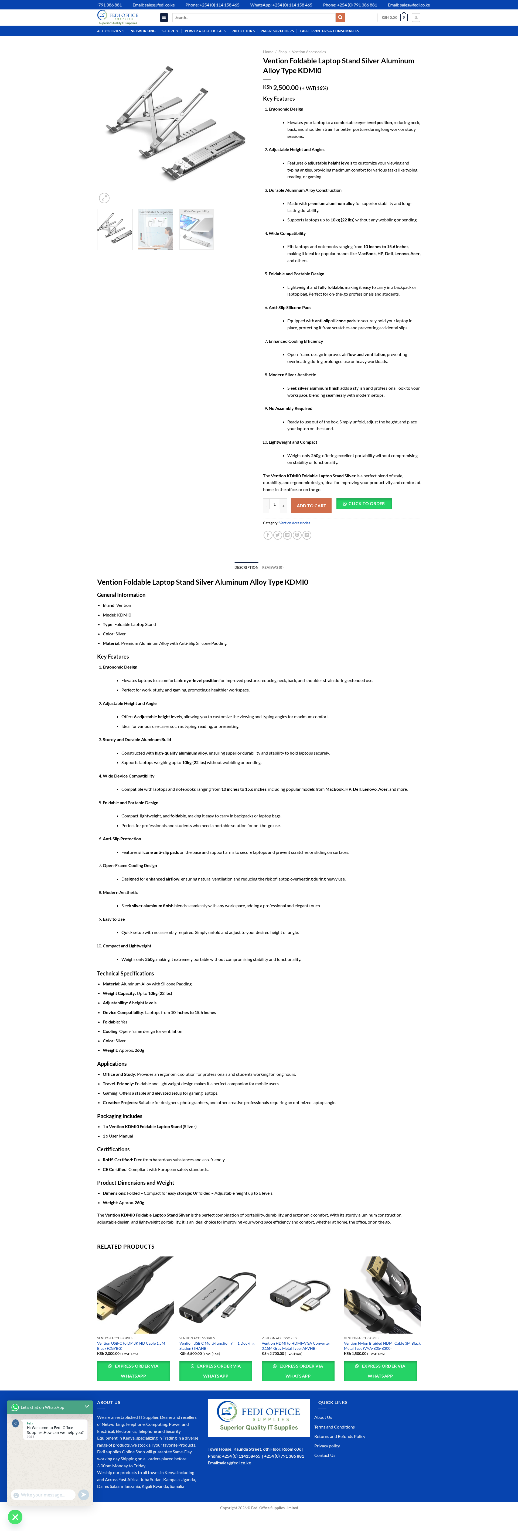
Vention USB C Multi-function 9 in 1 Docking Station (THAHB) (216, 1346)
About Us (323, 1417)
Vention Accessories (309, 52)
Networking (143, 31)
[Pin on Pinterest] (297, 535)
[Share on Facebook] (268, 535)
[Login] (416, 17)
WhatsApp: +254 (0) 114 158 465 (261, 4)
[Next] (245, 126)
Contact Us (324, 1455)
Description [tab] (246, 567)
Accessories (109, 31)
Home (268, 52)
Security (170, 31)
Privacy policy (327, 1445)
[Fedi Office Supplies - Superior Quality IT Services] (124, 17)
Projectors (243, 31)
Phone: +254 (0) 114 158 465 (192, 4)
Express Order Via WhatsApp (136, 1371)
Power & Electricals (205, 31)
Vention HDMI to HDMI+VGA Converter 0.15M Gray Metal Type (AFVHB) (296, 1346)
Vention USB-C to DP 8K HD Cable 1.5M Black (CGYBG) (131, 1346)
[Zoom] (104, 198)
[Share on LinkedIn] (306, 535)
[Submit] (340, 17)
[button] (366, 505)
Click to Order (367, 503)
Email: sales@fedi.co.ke (134, 4)
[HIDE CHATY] (15, 1517)
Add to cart (311, 505)
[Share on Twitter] (277, 535)
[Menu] (164, 17)
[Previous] (107, 126)
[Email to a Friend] (287, 535)
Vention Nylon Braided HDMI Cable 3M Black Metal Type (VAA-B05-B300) (382, 1346)
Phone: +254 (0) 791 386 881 (330, 4)
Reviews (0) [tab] (273, 567)
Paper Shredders (277, 31)
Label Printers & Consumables (329, 31)
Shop (282, 52)
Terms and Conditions (334, 1426)
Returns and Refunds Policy (339, 1436)
